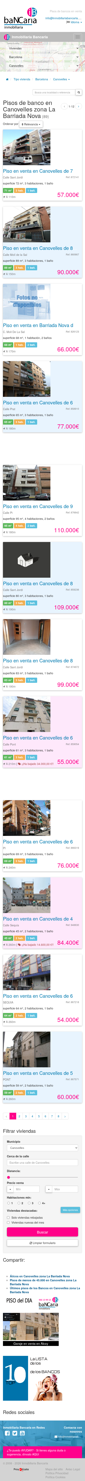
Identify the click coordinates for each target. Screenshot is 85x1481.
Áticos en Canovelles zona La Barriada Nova (40, 1276)
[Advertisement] (42, 448)
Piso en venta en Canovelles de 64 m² (42, 995)
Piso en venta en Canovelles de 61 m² (42, 737)
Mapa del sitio (54, 1469)
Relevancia (31, 124)
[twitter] (14, 1434)
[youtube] (22, 1434)
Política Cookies (55, 1477)
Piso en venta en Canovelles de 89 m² (42, 247)
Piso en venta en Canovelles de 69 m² (42, 841)
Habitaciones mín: (19, 1197)
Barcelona (41, 79)
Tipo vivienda (22, 79)
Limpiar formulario (44, 1243)
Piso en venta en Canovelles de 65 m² (42, 402)
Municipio (13, 1141)
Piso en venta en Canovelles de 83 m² (42, 660)
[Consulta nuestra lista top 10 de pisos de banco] (42, 1380)
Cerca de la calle (18, 1156)
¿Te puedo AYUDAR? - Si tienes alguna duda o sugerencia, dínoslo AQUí (36, 1452)
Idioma (75, 22)
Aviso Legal (73, 1469)
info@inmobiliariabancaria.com (64, 18)
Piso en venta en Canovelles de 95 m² (42, 506)
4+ (43, 1203)
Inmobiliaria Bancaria (29, 36)
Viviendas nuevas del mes (27, 1222)
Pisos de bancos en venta (66, 11)
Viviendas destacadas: (22, 1210)
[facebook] (7, 1434)
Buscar (42, 1231)
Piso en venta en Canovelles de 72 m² (42, 170)
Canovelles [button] (60, 79)
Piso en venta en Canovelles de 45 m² (42, 918)
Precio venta (15, 1183)
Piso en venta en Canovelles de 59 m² (42, 1072)
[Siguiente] (78, 106)
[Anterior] (64, 106)
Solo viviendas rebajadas (27, 1217)
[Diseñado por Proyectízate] (21, 1469)
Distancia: (14, 1171)
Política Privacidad (56, 1473)
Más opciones (70, 1209)
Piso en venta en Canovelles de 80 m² (42, 583)
